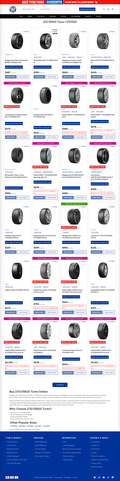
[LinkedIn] (112, 477)
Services (63, 16)
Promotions (40, 16)
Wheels (30, 16)
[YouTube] (103, 477)
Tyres (21, 16)
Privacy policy (58, 477)
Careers (75, 477)
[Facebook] (94, 477)
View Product (23, 77)
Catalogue (52, 16)
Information (67, 477)
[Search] (103, 9)
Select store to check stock (14, 67)
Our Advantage (75, 16)
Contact (98, 16)
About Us (88, 16)
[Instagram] (99, 477)
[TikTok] (108, 477)
